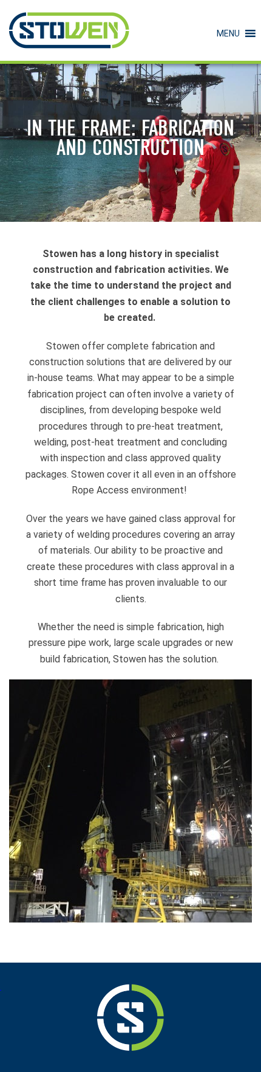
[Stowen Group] (69, 30)
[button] (228, 33)
